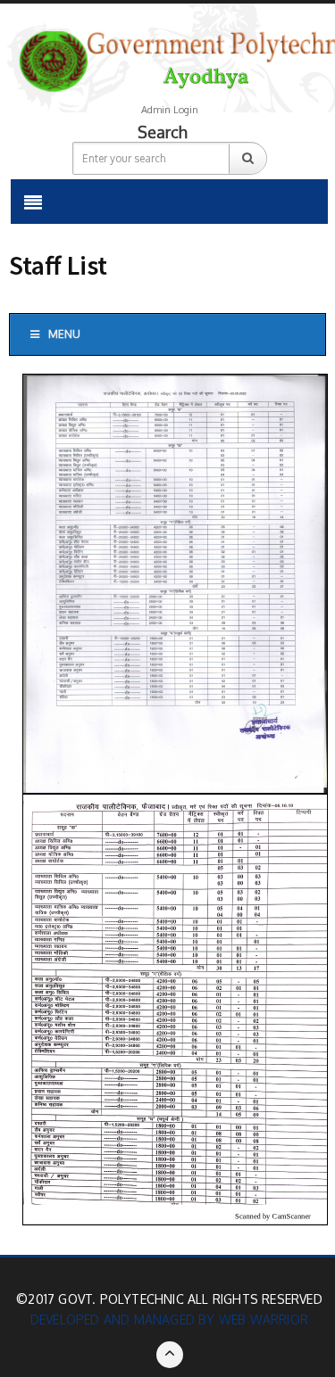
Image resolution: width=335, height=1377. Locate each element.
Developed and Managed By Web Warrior (169, 1319)
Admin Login (169, 109)
